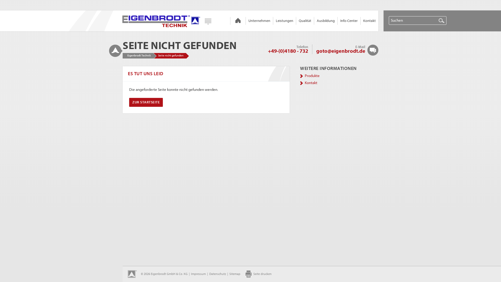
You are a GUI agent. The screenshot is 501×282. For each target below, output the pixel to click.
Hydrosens (161, 20)
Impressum (198, 274)
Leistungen (284, 21)
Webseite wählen (208, 21)
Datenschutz (217, 274)
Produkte (312, 76)
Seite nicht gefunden (170, 55)
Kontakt (369, 21)
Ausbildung (326, 21)
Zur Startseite (146, 102)
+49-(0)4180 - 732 (288, 51)
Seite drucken (262, 274)
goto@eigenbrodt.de (340, 51)
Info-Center (349, 21)
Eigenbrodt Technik (238, 20)
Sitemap (234, 274)
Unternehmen (259, 21)
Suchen (441, 20)
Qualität (305, 21)
